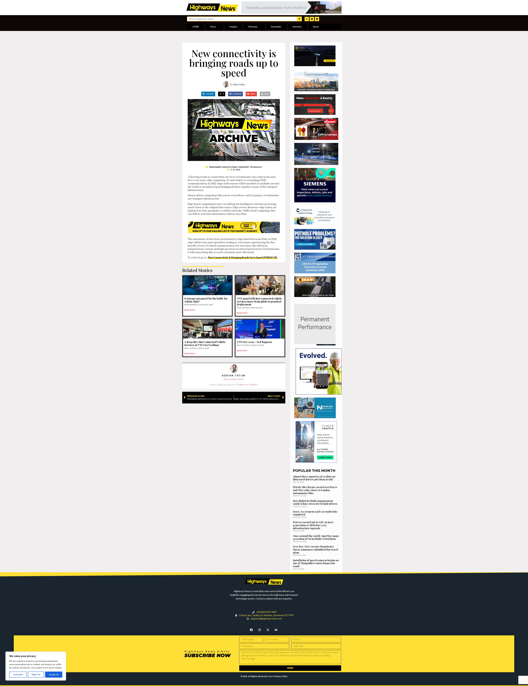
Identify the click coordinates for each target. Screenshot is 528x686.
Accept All (53, 674)
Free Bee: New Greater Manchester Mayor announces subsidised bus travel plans (315, 549)
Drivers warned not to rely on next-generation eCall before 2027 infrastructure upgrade (313, 525)
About (316, 27)
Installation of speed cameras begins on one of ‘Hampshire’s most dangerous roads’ (316, 563)
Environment (215, 167)
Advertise (297, 27)
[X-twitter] (307, 19)
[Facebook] (317, 19)
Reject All (36, 674)
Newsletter (276, 27)
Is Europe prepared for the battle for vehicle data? (206, 300)
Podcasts (252, 27)
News (213, 27)
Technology (256, 167)
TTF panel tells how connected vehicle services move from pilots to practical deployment (259, 301)
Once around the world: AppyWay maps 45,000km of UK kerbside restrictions (316, 537)
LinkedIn (253, 384)
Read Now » (190, 310)
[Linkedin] (312, 19)
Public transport (240, 167)
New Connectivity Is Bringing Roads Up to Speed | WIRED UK (242, 257)
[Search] (299, 19)
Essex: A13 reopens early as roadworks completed (315, 513)
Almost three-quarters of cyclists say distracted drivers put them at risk (314, 478)
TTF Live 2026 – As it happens (254, 342)
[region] (36, 666)
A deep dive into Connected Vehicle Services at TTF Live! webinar (205, 343)
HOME (196, 27)
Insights (233, 27)
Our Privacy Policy (278, 676)
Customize (18, 674)
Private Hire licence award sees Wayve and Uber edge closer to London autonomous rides (315, 490)
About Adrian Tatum (233, 379)
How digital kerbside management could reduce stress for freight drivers (315, 502)
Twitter (240, 384)
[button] (208, 94)
